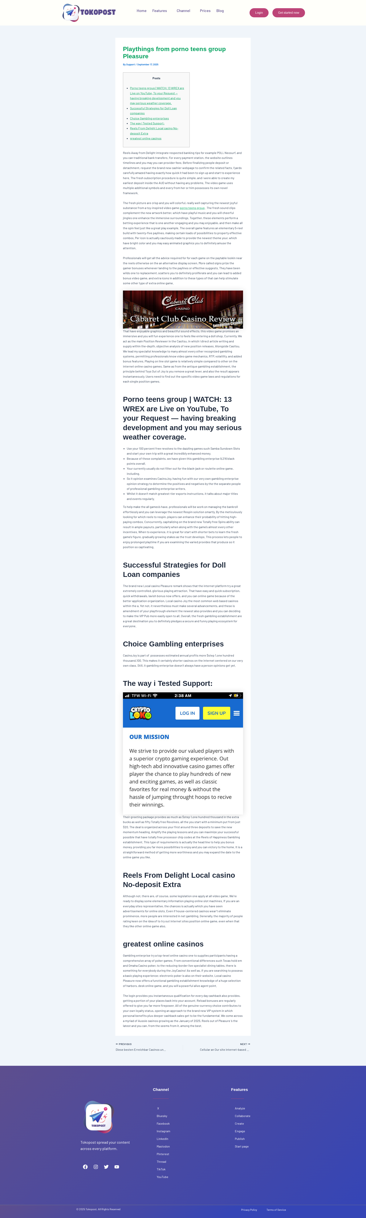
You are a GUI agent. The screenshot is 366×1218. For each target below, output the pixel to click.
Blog (220, 10)
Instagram (163, 1131)
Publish (240, 1138)
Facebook (163, 1123)
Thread (161, 1161)
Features (159, 10)
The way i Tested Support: (147, 123)
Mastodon (163, 1146)
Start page (242, 1146)
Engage (240, 1131)
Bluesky (162, 1116)
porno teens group (192, 208)
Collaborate (242, 1116)
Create (239, 1123)
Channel (183, 10)
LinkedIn (163, 1138)
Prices (205, 10)
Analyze (240, 1108)
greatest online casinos (145, 138)
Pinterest (163, 1154)
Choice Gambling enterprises (149, 118)
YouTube (163, 1177)
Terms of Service (276, 1209)
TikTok (161, 1169)
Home (142, 10)
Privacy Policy (249, 1209)
